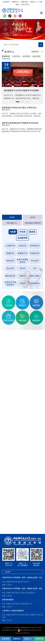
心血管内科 (10, 246)
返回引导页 (25, 4)
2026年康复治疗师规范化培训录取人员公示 (18, 184)
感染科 (22, 276)
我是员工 (33, 2)
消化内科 (10, 268)
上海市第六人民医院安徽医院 (13, 611)
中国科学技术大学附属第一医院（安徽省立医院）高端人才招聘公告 (18, 155)
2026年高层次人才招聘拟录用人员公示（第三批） (18, 178)
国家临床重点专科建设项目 (33, 223)
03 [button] (27, 101)
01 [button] (17, 101)
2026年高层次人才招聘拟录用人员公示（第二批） (18, 189)
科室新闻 (16, 56)
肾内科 (22, 268)
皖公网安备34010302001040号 (31, 630)
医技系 (32, 232)
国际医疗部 (10, 276)
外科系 (22, 232)
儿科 (35, 268)
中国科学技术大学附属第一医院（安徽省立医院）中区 (22, 577)
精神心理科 (34, 276)
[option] (22, 29)
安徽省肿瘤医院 (8, 600)
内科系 (13, 232)
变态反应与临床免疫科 (10, 283)
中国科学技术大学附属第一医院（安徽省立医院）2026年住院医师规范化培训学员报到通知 (18, 195)
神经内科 (10, 261)
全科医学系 (22, 238)
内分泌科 (35, 261)
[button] (5, 29)
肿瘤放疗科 (22, 253)
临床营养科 (34, 283)
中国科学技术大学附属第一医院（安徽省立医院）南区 (22, 588)
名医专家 (32, 217)
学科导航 (12, 217)
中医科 (22, 283)
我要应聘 (24, 2)
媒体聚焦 (37, 56)
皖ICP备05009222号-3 (9, 630)
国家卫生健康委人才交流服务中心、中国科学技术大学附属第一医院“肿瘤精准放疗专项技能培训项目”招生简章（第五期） (18, 161)
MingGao (27, 633)
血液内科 (22, 246)
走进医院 (6, 2)
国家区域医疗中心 (12, 223)
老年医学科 (34, 246)
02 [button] (22, 101)
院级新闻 (6, 56)
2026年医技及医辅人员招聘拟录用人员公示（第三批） (18, 166)
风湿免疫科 (34, 253)
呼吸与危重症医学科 (22, 261)
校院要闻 (26, 56)
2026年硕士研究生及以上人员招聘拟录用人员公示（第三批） (18, 172)
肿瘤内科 (10, 253)
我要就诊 (15, 2)
